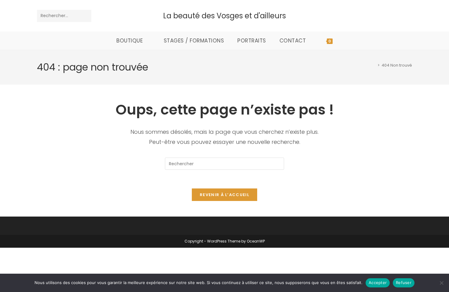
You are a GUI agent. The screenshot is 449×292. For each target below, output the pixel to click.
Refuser (403, 282)
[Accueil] (374, 65)
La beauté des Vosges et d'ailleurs (224, 16)
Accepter (378, 282)
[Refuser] (441, 283)
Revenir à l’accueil (224, 195)
